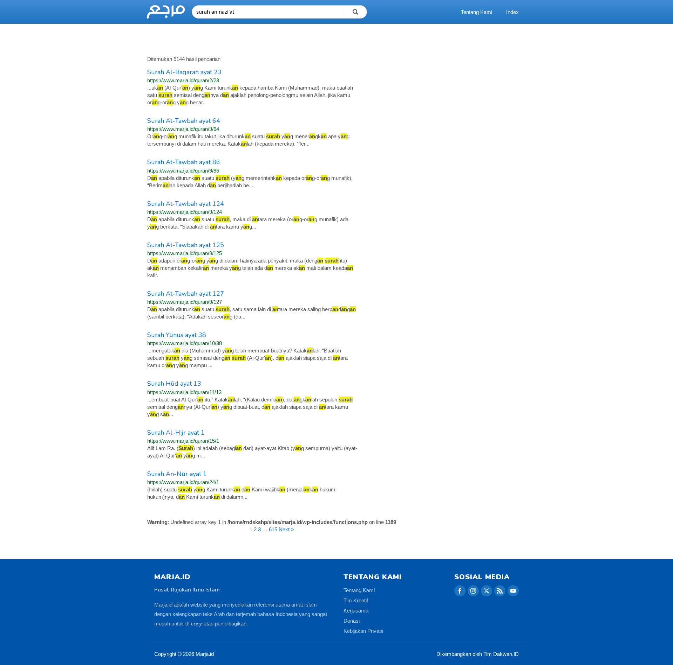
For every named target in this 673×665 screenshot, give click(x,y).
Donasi (352, 621)
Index (512, 12)
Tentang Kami (476, 12)
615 (273, 529)
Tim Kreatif (356, 600)
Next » (286, 529)
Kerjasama (356, 611)
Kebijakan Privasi (363, 631)
